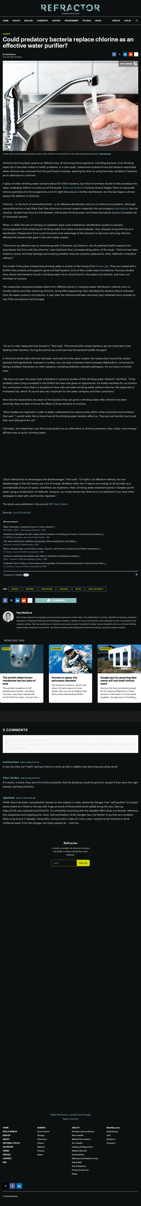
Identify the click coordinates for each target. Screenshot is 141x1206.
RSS (4, 1162)
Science (6, 34)
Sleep (74, 1174)
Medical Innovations (81, 1139)
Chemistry (42, 1139)
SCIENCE (41, 1127)
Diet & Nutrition (79, 1166)
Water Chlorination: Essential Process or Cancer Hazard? (28, 527)
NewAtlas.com (113, 1127)
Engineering (112, 1131)
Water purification (73, 187)
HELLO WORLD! (10, 1131)
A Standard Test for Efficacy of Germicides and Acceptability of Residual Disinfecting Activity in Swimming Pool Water (53, 563)
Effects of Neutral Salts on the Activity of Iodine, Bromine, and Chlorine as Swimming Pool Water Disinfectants (50, 549)
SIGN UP (116, 20)
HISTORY (56, 20)
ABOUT (6, 1139)
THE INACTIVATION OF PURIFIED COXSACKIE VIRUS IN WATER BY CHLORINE (39, 541)
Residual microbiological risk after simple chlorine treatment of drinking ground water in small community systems (52, 534)
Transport (111, 1143)
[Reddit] (131, 54)
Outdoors (110, 1139)
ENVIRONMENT (71, 20)
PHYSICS (87, 20)
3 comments (58, 600)
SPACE (98, 20)
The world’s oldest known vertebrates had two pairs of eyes (19, 680)
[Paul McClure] (8, 616)
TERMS (6, 1151)
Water (78, 589)
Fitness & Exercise (80, 1170)
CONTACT (7, 1158)
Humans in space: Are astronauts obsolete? (64, 679)
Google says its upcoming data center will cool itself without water (118, 680)
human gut (102, 266)
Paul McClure (24, 612)
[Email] (136, 54)
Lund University (21, 512)
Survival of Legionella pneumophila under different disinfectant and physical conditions (40, 556)
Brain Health (77, 1135)
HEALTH (16, 20)
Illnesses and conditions (83, 1131)
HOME (6, 20)
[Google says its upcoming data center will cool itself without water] (119, 659)
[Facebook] (114, 54)
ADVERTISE (8, 1147)
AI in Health (77, 1143)
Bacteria (30, 589)
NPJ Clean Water (58, 504)
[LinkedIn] (125, 54)
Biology (6, 649)
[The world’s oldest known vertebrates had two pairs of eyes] (21, 659)
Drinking (64, 589)
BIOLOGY (28, 20)
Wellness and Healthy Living (85, 1158)
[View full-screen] (135, 63)
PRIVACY (7, 1154)
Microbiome (47, 589)
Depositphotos (105, 154)
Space (40, 1154)
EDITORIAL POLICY (11, 1143)
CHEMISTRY (42, 20)
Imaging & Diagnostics (82, 1147)
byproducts (121, 208)
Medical (41, 1147)
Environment (105, 649)
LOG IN (127, 20)
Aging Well (77, 1162)
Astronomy (56, 649)
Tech (108, 1135)
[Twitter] (120, 54)
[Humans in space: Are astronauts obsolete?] (70, 659)
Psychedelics (78, 1154)
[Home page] (70, 8)
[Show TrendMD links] (136, 574)
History (40, 1143)
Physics (40, 1151)
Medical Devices (79, 1151)
